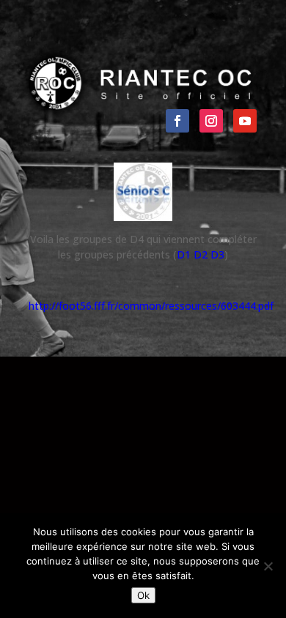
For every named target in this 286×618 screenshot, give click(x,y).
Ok (143, 595)
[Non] (267, 566)
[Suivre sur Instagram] (211, 121)
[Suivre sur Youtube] (245, 121)
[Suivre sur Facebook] (177, 121)
